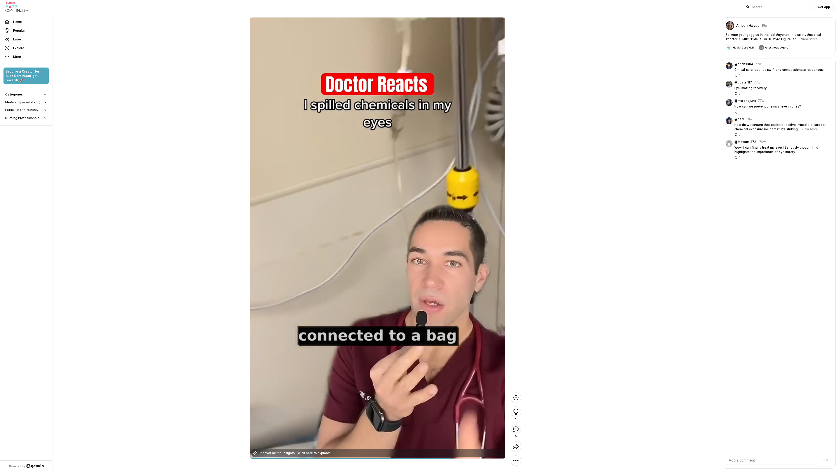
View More (809, 39)
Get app (824, 7)
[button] (777, 7)
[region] (377, 458)
